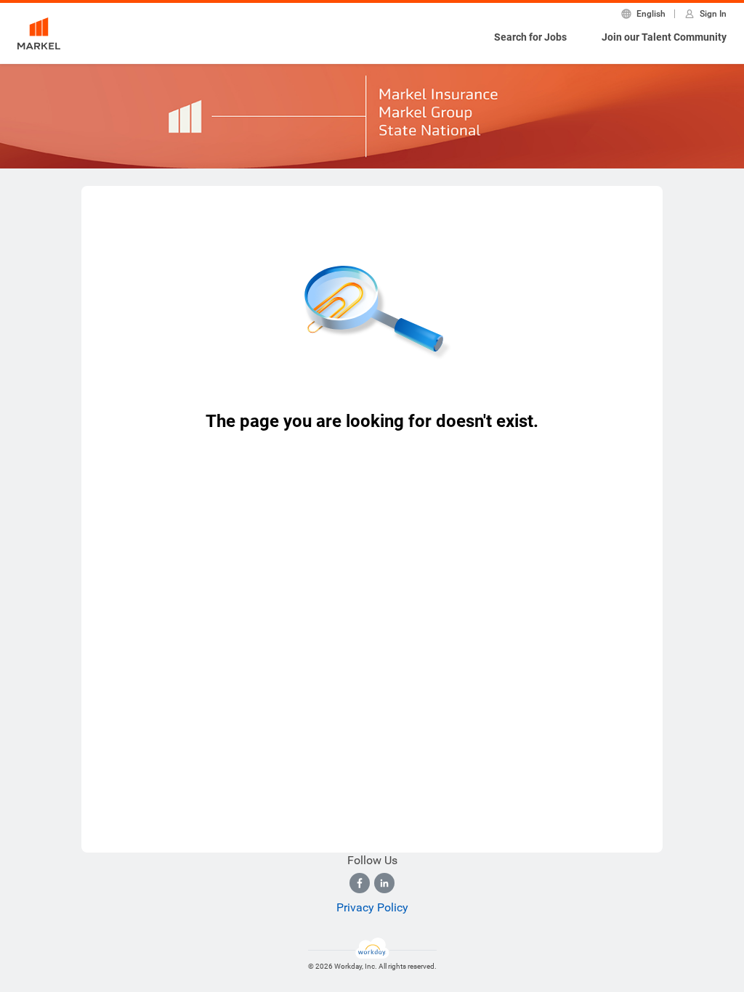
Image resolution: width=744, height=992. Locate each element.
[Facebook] (359, 883)
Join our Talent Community (664, 37)
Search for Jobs (530, 37)
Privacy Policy (372, 907)
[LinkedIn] (384, 883)
